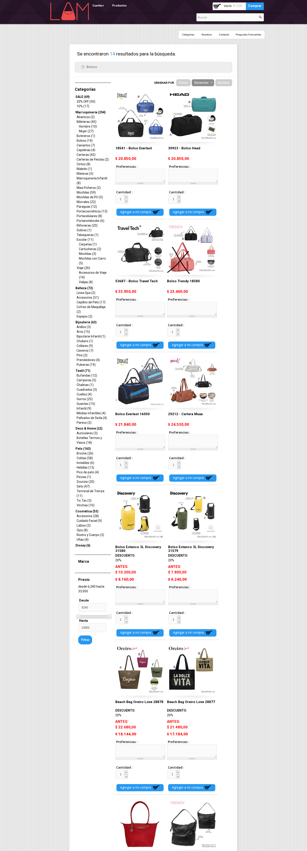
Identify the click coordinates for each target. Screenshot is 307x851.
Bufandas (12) (87, 375)
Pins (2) (82, 355)
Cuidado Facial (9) (89, 521)
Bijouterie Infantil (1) (91, 336)
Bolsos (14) (85, 140)
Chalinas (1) (85, 385)
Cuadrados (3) (87, 389)
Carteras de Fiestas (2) (93, 159)
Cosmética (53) (87, 511)
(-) (84, 66)
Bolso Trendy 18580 (183, 281)
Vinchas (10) (85, 505)
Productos (119, 5)
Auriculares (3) (87, 433)
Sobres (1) (84, 230)
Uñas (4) (83, 539)
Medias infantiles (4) (91, 413)
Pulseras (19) (86, 364)
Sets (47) (83, 486)
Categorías (188, 34)
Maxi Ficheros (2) (89, 188)
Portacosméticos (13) (92, 211)
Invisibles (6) (85, 463)
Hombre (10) (88, 126)
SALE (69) (83, 97)
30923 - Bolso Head (184, 148)
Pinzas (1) (84, 477)
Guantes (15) (86, 404)
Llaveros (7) (85, 350)
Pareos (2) (84, 422)
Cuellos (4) (84, 394)
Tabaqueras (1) (87, 235)
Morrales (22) (86, 202)
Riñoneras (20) (87, 225)
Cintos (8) (83, 164)
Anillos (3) (84, 327)
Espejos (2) (84, 316)
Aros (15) (83, 331)
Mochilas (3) (87, 254)
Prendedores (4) (88, 360)
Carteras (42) (86, 155)
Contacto (224, 34)
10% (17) (83, 106)
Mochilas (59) (86, 192)
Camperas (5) (86, 380)
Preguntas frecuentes (248, 34)
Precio (183, 82)
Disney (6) (83, 545)
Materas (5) (85, 173)
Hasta (83, 620)
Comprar (255, 6)
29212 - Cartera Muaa (185, 414)
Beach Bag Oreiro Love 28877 (191, 702)
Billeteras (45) (86, 121)
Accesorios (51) (88, 297)
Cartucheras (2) (90, 249)
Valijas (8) (86, 282)
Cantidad (120, 192)
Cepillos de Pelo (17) (91, 302)
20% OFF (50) (86, 101)
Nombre (223, 82)
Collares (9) (85, 346)
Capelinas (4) (86, 150)
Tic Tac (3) (84, 500)
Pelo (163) (83, 448)
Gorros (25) (85, 399)
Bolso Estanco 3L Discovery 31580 (138, 549)
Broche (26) (85, 453)
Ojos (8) (82, 530)
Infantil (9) (84, 408)
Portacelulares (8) (89, 216)
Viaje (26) (83, 268)
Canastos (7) (86, 145)
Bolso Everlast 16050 (132, 414)
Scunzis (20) (85, 481)
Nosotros (207, 34)
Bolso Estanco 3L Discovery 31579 (191, 549)
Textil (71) (83, 371)
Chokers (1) (85, 341)
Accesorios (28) (88, 516)
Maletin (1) (84, 169)
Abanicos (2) (86, 117)
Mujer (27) (86, 131)
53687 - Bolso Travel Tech (136, 281)
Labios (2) (84, 525)
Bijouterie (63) (86, 322)
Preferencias (126, 166)
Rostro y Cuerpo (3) (90, 535)
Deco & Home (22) (89, 428)
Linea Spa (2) (86, 293)
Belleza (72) (84, 288)
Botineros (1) (86, 136)
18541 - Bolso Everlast (133, 148)
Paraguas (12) (87, 206)
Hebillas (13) (85, 467)
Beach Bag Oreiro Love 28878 (139, 702)
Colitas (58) (85, 458)
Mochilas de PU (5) (90, 197)
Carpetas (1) (88, 244)
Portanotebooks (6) (90, 221)
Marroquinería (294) (91, 112)
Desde (84, 600)
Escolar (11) (85, 239)
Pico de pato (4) (88, 472)
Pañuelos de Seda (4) (92, 418)
